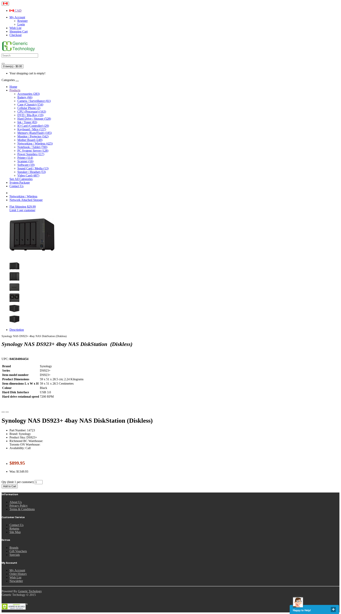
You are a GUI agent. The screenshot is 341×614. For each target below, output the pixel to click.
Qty (4, 482)
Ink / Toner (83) (27, 122)
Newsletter (16, 581)
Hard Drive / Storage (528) (34, 118)
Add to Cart (9, 486)
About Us (15, 502)
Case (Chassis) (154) (30, 104)
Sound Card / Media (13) (33, 168)
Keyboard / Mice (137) (31, 129)
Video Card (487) (28, 175)
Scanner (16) (25, 161)
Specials (14, 554)
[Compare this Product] (7, 412)
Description (16, 329)
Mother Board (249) (29, 140)
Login (21, 24)
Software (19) (26, 164)
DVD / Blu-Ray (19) (30, 115)
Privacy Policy (18, 505)
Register (22, 20)
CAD (18, 10)
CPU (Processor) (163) (31, 111)
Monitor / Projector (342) (33, 136)
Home (13, 86)
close (333, 609)
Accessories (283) (28, 93)
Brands (13, 547)
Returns (14, 528)
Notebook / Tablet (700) (32, 147)
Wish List (15, 577)
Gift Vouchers (18, 551)
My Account (17, 570)
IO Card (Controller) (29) (33, 125)
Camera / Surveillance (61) (34, 101)
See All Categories (21, 179)
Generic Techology (30, 591)
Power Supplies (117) (30, 154)
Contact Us (16, 186)
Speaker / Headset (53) (31, 172)
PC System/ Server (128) (32, 150)
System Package (19, 182)
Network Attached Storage (26, 200)
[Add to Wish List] (3, 412)
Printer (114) (25, 157)
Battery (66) (24, 97)
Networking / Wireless (23, 196)
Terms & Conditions (22, 509)
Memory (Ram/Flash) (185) (34, 133)
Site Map (15, 532)
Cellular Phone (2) (28, 108)
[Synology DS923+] (14, 269)
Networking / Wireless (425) (35, 143)
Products (14, 90)
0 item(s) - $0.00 (12, 66)
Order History (18, 574)
